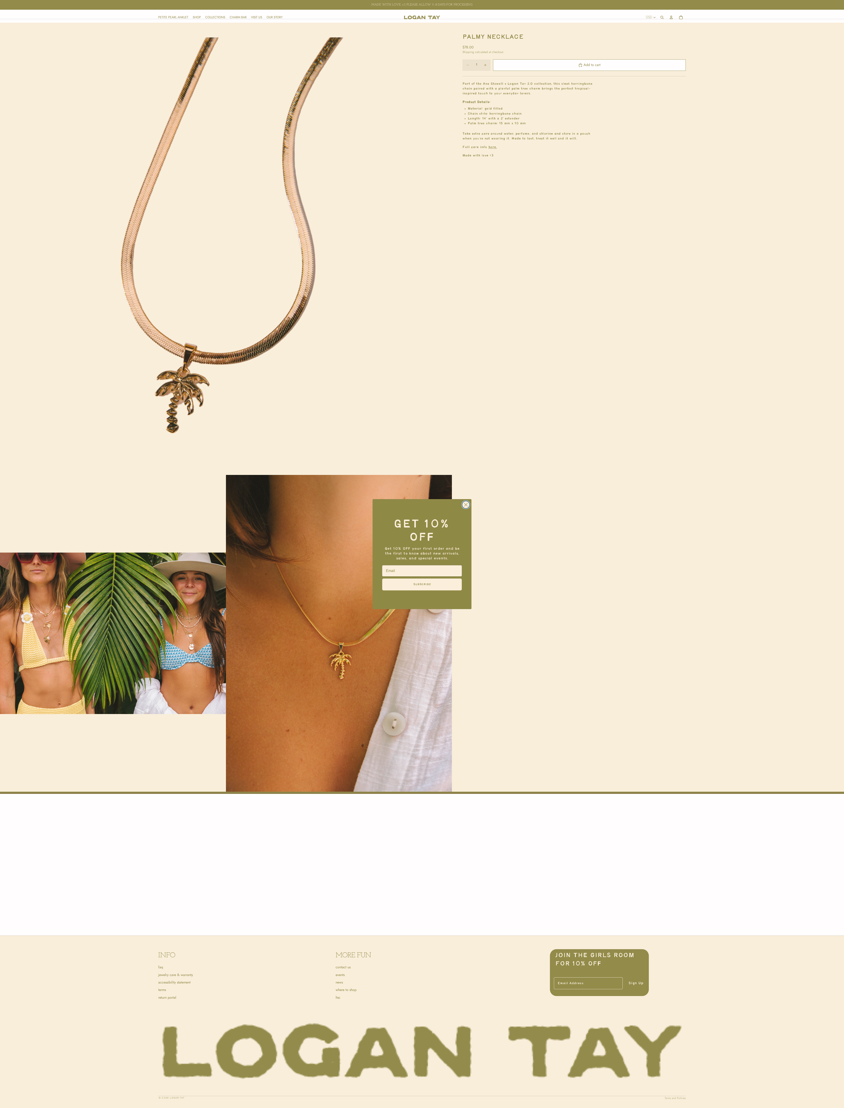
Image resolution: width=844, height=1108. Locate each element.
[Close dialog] (466, 505)
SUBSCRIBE (422, 584)
